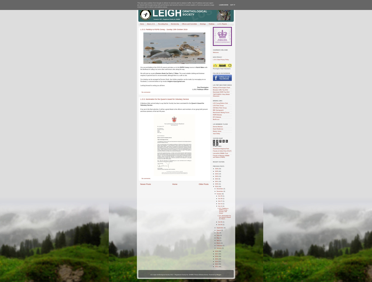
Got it (232, 5)
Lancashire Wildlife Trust (220, 153)
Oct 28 (220, 198)
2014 (217, 261)
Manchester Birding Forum (221, 112)
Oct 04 (220, 224)
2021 (217, 181)
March (219, 243)
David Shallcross (218, 129)
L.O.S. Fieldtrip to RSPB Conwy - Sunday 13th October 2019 (163, 29)
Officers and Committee (189, 24)
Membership (175, 24)
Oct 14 (220, 203)
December (220, 188)
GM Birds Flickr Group (220, 108)
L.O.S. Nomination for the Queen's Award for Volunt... (224, 217)
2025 (217, 171)
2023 (217, 176)
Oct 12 (220, 206)
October (219, 194)
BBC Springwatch (218, 110)
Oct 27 (220, 201)
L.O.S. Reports (222, 24)
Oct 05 (220, 222)
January (219, 248)
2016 (217, 256)
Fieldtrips (211, 24)
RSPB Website (217, 115)
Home (142, 24)
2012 (217, 266)
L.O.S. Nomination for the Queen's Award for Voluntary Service (164, 99)
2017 (217, 254)
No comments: (146, 92)
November (220, 191)
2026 (217, 168)
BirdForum (216, 119)
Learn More (223, 5)
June (218, 235)
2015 (217, 259)
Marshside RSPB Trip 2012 (221, 92)
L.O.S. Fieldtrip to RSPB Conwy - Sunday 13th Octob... (223, 211)
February (220, 245)
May (218, 238)
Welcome (216, 52)
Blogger (219, 274)
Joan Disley (216, 133)
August (219, 230)
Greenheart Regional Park (221, 148)
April (218, 240)
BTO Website (217, 117)
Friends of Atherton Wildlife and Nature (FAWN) (221, 156)
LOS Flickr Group (218, 105)
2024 (217, 174)
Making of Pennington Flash (221, 87)
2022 (217, 179)
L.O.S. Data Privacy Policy (221, 59)
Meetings (203, 24)
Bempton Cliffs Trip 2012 (220, 90)
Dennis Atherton (218, 126)
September (220, 228)
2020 (217, 184)
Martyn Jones (217, 131)
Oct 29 (220, 196)
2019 (217, 186)
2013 (217, 264)
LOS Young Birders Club (220, 103)
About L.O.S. (151, 24)
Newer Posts (145, 184)
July (218, 233)
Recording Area (163, 24)
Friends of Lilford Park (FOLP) (222, 151)
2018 (217, 251)
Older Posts (204, 184)
